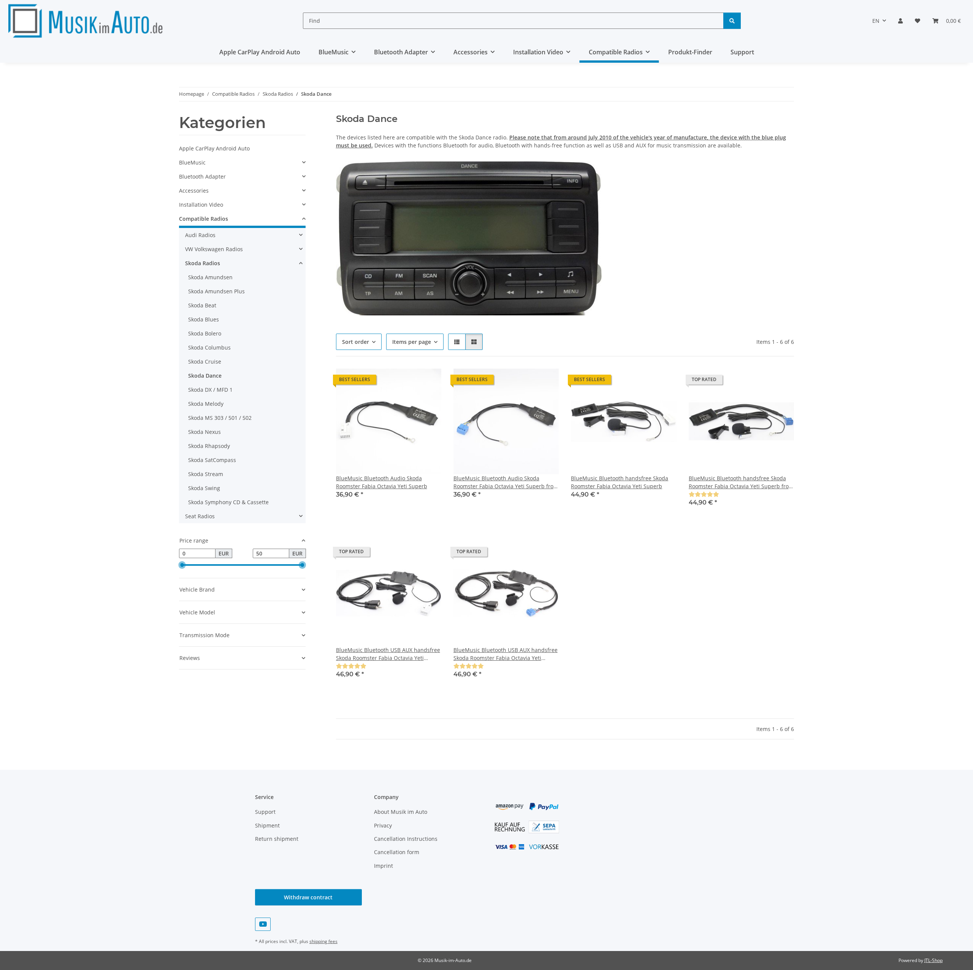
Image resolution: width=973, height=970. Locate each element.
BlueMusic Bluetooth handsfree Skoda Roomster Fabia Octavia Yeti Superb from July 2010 (741, 482)
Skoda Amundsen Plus (216, 291)
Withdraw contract (308, 897)
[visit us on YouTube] (263, 924)
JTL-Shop (933, 960)
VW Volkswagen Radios (214, 249)
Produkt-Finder (690, 52)
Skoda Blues (203, 319)
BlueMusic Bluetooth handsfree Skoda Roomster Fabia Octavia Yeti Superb (619, 482)
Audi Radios (200, 235)
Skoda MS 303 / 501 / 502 (220, 417)
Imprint (383, 865)
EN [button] (876, 20)
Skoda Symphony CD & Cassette (228, 502)
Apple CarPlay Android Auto (214, 148)
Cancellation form (396, 852)
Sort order (355, 341)
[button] (900, 21)
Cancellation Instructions (405, 838)
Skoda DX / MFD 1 (210, 389)
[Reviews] (704, 494)
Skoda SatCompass (212, 460)
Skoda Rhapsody (209, 445)
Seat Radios (200, 516)
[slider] (182, 565)
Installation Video (201, 204)
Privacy (383, 825)
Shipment (267, 825)
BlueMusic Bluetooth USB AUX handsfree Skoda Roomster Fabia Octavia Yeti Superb (388, 654)
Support (742, 52)
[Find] (732, 21)
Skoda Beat (202, 305)
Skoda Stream (205, 474)
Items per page (411, 341)
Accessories (194, 190)
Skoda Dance (205, 375)
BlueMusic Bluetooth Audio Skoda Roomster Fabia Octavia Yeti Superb (381, 482)
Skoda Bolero (204, 333)
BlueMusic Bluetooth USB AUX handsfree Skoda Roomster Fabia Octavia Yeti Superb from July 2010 (505, 654)
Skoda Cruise (204, 361)
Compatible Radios (203, 218)
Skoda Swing (204, 488)
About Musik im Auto (400, 811)
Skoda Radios (202, 263)
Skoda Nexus (204, 431)
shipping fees (323, 941)
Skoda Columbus (209, 347)
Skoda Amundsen (210, 277)
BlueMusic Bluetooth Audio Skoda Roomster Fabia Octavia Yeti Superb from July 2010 (505, 482)
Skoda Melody (205, 403)
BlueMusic (192, 162)
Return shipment (276, 838)
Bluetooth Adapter (202, 176)
